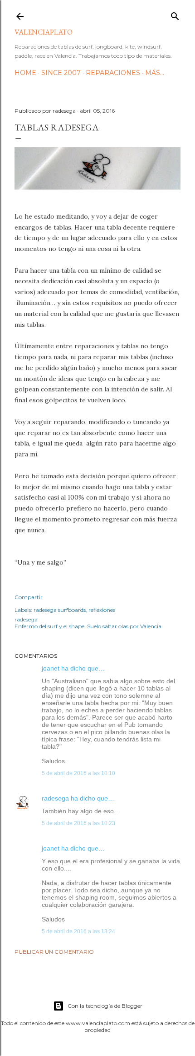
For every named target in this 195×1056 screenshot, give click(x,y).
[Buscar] (175, 14)
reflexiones (101, 609)
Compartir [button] (29, 597)
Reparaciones (113, 73)
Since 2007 (61, 73)
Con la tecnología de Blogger (105, 1005)
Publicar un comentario (54, 951)
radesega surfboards (60, 609)
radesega (55, 798)
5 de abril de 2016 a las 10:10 (78, 773)
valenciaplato (44, 32)
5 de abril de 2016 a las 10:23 (78, 823)
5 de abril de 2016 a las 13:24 (78, 931)
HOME (25, 73)
